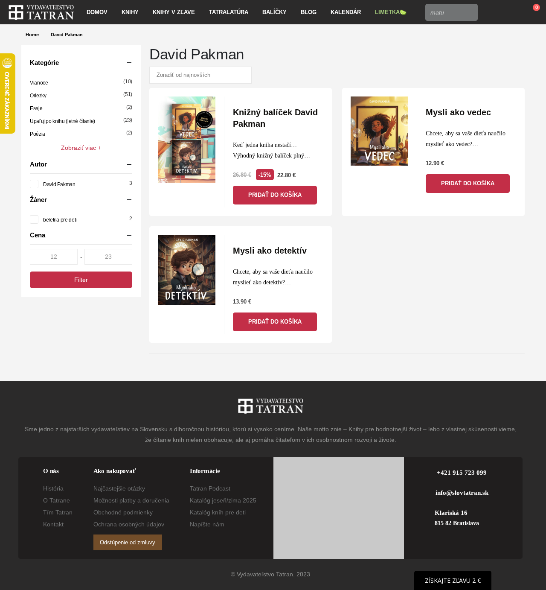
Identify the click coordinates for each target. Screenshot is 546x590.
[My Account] (490, 12)
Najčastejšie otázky (119, 488)
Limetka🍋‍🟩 (391, 12)
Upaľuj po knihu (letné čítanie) (62, 121)
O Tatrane (56, 500)
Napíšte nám (207, 524)
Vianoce (39, 83)
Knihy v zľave (174, 12)
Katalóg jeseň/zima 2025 (223, 500)
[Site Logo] (41, 12)
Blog (309, 12)
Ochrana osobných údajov (128, 524)
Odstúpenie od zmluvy (127, 542)
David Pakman (59, 184)
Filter (81, 279)
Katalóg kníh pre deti (218, 512)
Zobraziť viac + (81, 147)
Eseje (36, 108)
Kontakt (53, 524)
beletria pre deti (60, 220)
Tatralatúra (228, 12)
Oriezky (38, 96)
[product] (186, 139)
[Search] (469, 12)
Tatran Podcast (210, 488)
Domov (97, 12)
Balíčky (274, 12)
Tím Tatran (58, 512)
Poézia (37, 134)
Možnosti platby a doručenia (131, 500)
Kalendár (346, 12)
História (53, 488)
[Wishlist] (510, 12)
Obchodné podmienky (123, 512)
